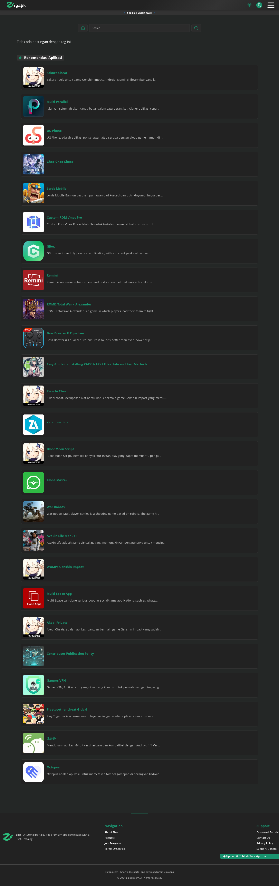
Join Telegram (113, 843)
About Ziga (111, 832)
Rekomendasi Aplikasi (43, 57)
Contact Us (263, 838)
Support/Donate (267, 849)
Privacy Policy (265, 843)
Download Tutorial (268, 832)
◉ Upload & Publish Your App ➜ (245, 856)
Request (110, 838)
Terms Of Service (115, 849)
